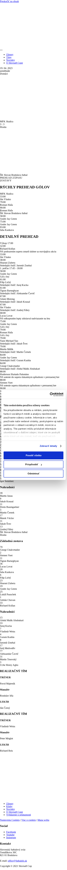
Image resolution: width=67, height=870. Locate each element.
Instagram (11, 837)
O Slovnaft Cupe (14, 63)
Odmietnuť (33, 473)
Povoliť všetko (33, 455)
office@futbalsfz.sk (17, 860)
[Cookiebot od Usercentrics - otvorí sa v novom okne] (49, 394)
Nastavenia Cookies (10, 820)
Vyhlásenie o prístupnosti (18, 814)
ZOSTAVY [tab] (6, 180)
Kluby (9, 806)
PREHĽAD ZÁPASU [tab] (11, 177)
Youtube (10, 834)
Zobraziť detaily (48, 446)
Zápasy (9, 54)
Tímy (9, 57)
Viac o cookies (28, 820)
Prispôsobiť (31, 464)
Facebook (11, 832)
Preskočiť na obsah (9, 1)
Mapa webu (43, 820)
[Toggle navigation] (1, 50)
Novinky (10, 60)
